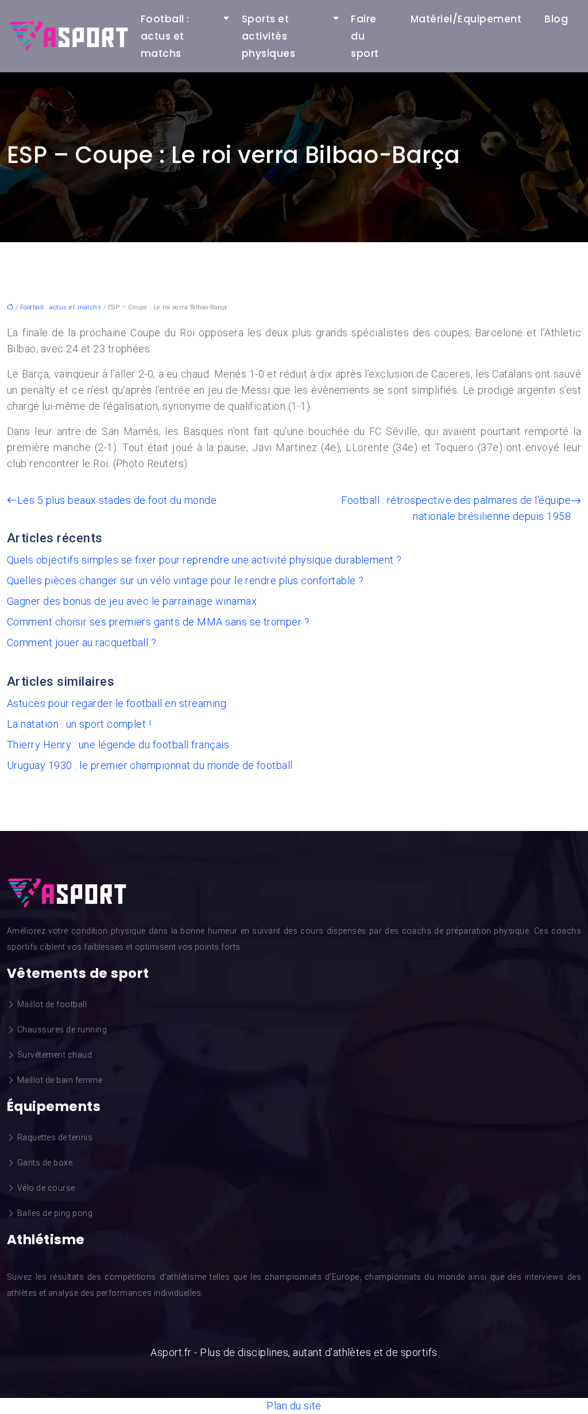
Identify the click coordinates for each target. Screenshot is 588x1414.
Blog (556, 19)
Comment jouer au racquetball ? (81, 642)
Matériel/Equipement (466, 19)
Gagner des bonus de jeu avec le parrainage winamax (132, 601)
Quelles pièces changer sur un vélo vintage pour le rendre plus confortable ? (185, 580)
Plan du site (294, 1406)
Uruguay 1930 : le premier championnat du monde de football (150, 765)
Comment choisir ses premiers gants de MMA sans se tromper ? (158, 622)
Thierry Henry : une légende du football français (118, 745)
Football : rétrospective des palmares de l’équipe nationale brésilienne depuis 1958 (456, 508)
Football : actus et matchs (165, 36)
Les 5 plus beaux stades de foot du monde (116, 500)
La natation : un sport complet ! (79, 724)
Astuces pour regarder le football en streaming (116, 703)
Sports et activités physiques (268, 36)
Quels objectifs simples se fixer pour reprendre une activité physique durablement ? (204, 560)
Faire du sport (364, 36)
